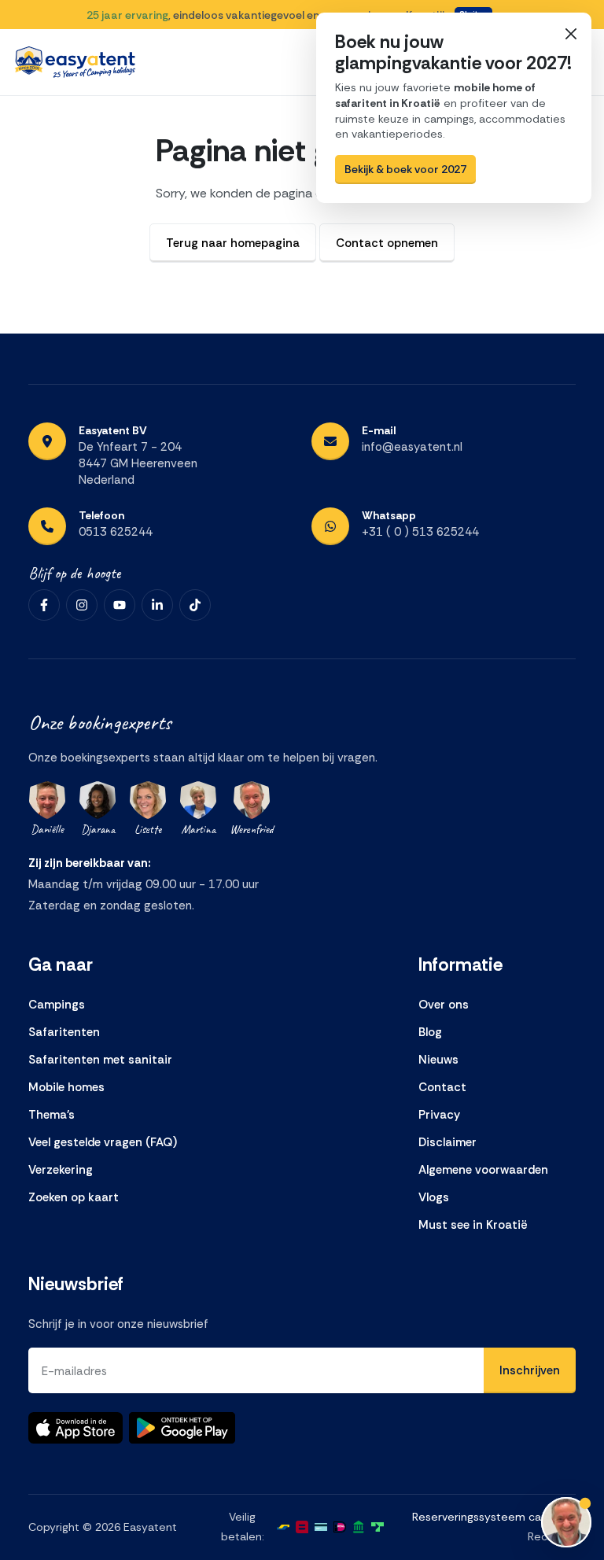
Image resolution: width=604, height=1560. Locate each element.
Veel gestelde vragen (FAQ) (102, 1142)
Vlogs (433, 1197)
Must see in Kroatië (473, 1225)
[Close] (570, 33)
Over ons (443, 1004)
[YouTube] (119, 605)
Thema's (51, 1115)
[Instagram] (82, 605)
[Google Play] (182, 1428)
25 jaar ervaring (127, 15)
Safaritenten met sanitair (100, 1060)
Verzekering (60, 1170)
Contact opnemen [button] (387, 243)
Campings (56, 1004)
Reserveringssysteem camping (492, 1517)
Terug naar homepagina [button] (233, 243)
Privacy (439, 1115)
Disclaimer (447, 1142)
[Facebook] (44, 605)
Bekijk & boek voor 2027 (405, 169)
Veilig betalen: (242, 1526)
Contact (442, 1087)
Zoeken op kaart (73, 1197)
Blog (430, 1032)
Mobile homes (66, 1087)
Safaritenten (64, 1032)
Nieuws (438, 1060)
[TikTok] (195, 605)
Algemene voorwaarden (483, 1170)
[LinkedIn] (157, 605)
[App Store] (75, 1428)
